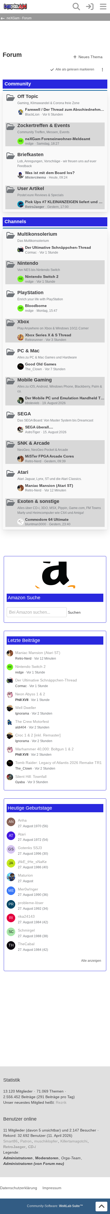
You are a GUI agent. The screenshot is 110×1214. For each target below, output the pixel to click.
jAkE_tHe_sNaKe (32, 862)
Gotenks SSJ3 (30, 848)
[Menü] (103, 6)
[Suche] (76, 6)
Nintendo (27, 263)
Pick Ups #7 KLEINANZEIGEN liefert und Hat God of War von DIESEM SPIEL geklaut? (65, 202)
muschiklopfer (46, 1141)
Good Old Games (40, 364)
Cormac (21, 686)
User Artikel (30, 188)
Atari (22, 472)
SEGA (24, 413)
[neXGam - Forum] (15, 6)
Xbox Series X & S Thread (48, 335)
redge (19, 672)
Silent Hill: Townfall (30, 776)
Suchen (74, 612)
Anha (22, 820)
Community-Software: (55, 1206)
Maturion (25, 875)
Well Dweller (25, 707)
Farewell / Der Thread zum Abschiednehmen (65, 109)
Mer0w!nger (28, 889)
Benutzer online (20, 1119)
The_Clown (23, 768)
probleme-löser (31, 903)
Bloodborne (36, 306)
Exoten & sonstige (38, 501)
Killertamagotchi (73, 1141)
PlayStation (30, 292)
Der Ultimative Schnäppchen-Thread (58, 247)
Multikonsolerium (37, 234)
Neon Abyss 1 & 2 (30, 694)
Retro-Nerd (23, 658)
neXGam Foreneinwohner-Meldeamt (57, 139)
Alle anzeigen (91, 961)
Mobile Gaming (34, 380)
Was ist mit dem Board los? (50, 173)
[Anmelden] (89, 6)
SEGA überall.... (39, 427)
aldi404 (20, 727)
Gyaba (20, 782)
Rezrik (61, 1102)
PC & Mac (28, 350)
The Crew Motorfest (32, 721)
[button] (102, 69)
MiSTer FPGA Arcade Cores (49, 456)
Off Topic (27, 96)
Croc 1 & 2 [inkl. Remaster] (38, 735)
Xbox (23, 321)
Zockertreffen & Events (43, 125)
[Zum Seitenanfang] (101, 1206)
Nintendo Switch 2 (41, 276)
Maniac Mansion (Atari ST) (49, 485)
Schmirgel (26, 930)
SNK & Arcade (33, 443)
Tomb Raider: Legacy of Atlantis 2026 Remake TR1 (58, 762)
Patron (26, 1141)
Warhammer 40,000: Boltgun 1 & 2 (44, 749)
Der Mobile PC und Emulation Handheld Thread (65, 398)
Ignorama (22, 713)
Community (18, 83)
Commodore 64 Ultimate (47, 519)
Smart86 (10, 1141)
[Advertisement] (45, 35)
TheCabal (26, 944)
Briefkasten (30, 154)
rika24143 (26, 916)
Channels (15, 221)
